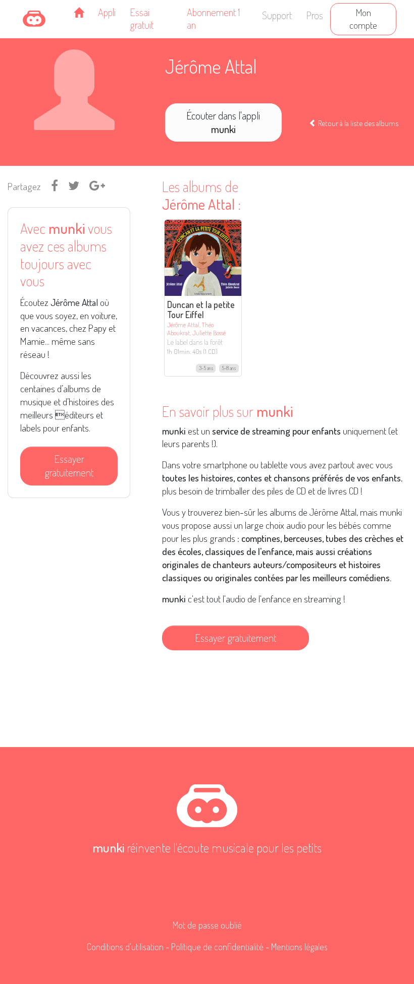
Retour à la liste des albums (357, 123)
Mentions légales (299, 946)
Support (277, 15)
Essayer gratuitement (68, 465)
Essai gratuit (141, 18)
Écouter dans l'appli (223, 122)
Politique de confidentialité (217, 946)
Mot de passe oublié (207, 925)
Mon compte (363, 18)
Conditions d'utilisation (125, 946)
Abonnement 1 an (213, 18)
